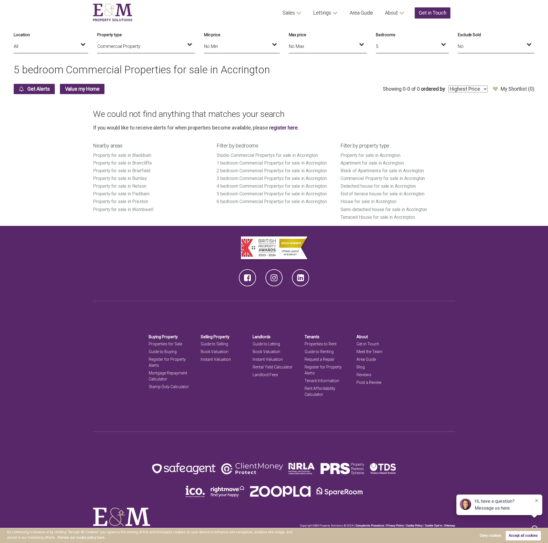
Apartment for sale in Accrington (372, 163)
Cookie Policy (414, 525)
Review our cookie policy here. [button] (81, 538)
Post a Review (369, 382)
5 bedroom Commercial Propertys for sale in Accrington (272, 193)
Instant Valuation (216, 359)
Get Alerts (38, 89)
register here (283, 128)
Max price (298, 35)
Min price (212, 35)
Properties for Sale (165, 344)
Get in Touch (432, 13)
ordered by (433, 89)
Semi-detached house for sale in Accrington (384, 209)
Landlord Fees (265, 374)
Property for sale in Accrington (370, 155)
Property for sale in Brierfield (121, 170)
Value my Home (82, 89)
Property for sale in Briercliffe (122, 163)
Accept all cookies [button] (523, 536)
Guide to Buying (163, 351)
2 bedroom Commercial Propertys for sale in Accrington (272, 170)
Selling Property (215, 337)
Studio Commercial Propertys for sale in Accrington (267, 155)
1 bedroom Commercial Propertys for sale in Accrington (272, 163)
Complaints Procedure (369, 525)
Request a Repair (320, 359)
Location (22, 35)
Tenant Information (322, 380)
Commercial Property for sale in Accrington (383, 178)
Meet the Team (369, 351)
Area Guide (361, 13)
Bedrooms (385, 35)
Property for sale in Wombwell (123, 209)
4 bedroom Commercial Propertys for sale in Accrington (272, 186)
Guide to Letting (266, 344)
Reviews (363, 374)
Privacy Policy (395, 525)
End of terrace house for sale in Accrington (383, 193)
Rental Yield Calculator (273, 367)
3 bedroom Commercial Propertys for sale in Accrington (272, 178)
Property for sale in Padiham (121, 193)
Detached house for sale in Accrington (378, 186)
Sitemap (449, 525)
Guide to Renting (319, 351)
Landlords (262, 337)
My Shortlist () (517, 89)
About (391, 13)
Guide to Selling (214, 344)
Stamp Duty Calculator (169, 386)
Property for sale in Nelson (119, 186)
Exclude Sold (469, 35)
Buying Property (163, 337)
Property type (109, 35)
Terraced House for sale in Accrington (378, 217)
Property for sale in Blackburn (122, 155)
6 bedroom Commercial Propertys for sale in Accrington (272, 201)
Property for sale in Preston (120, 201)
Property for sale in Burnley (120, 178)
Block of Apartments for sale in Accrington (382, 170)
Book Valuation (214, 351)
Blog (360, 367)
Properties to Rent (321, 344)
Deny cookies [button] (490, 536)
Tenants (312, 337)
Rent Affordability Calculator (320, 391)
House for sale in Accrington (369, 201)
